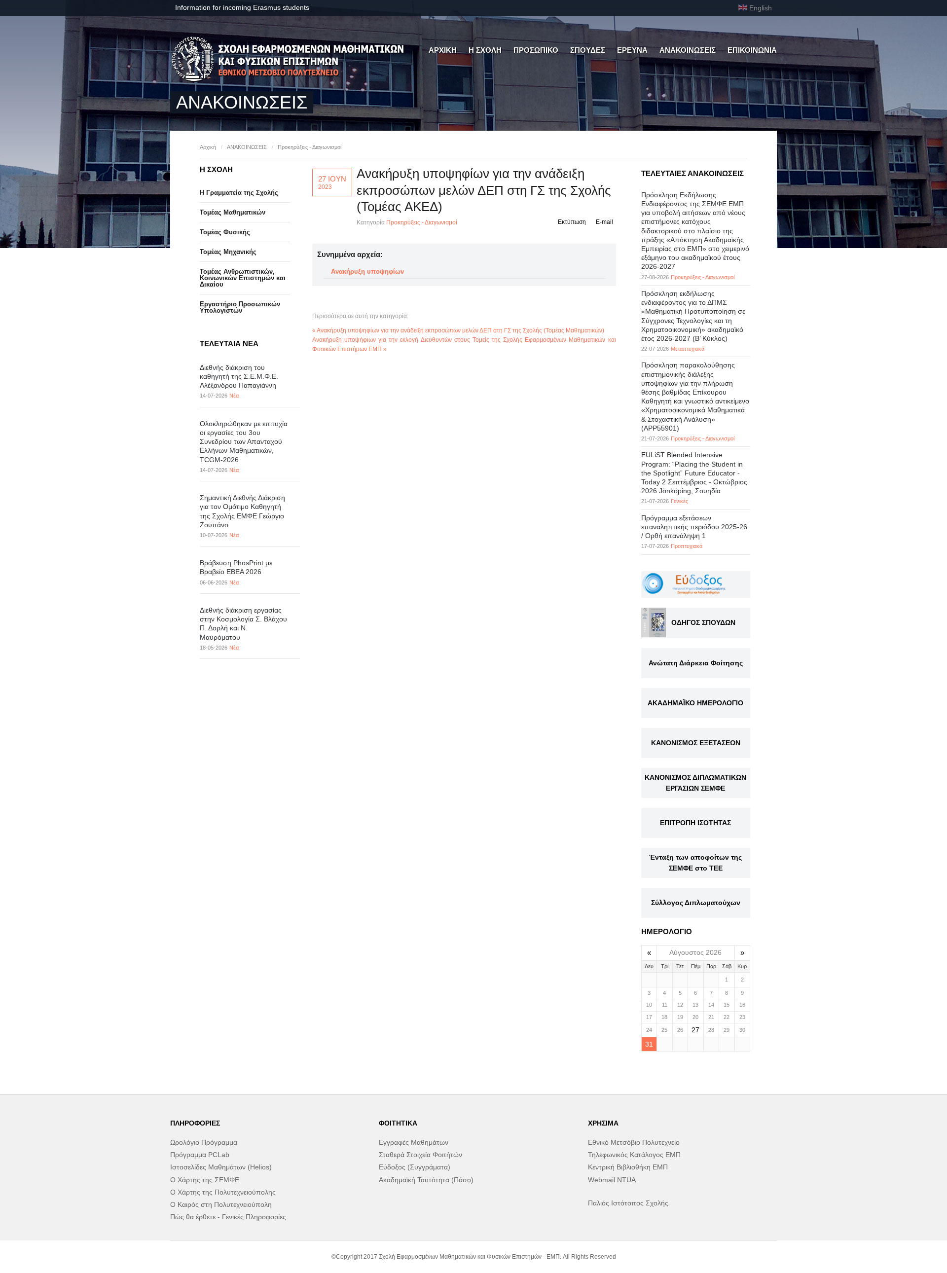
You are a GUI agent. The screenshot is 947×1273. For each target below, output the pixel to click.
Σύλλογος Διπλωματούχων (695, 903)
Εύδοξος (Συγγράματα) (414, 1167)
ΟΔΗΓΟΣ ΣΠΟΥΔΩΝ (703, 622)
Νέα (234, 396)
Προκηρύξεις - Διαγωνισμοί (309, 147)
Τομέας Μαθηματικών (232, 212)
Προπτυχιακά (686, 546)
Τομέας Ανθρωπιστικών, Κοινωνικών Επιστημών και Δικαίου (243, 278)
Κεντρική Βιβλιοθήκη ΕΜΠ (628, 1167)
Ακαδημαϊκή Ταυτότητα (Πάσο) (426, 1180)
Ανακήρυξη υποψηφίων (367, 271)
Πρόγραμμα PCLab (199, 1155)
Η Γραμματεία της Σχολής (239, 192)
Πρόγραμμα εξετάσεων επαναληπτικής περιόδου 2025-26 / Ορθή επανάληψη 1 (694, 527)
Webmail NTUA (612, 1180)
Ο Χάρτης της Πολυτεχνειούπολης (223, 1192)
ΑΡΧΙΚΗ (443, 50)
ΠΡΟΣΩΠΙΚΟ (535, 50)
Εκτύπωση (572, 221)
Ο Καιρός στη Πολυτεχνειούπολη (221, 1204)
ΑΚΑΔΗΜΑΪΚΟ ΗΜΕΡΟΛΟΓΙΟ (695, 703)
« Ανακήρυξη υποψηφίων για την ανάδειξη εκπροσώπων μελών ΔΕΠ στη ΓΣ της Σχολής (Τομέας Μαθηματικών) (458, 330)
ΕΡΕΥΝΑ (632, 50)
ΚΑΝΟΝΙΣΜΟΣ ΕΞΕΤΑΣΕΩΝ (695, 743)
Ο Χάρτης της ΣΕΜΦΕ (204, 1180)
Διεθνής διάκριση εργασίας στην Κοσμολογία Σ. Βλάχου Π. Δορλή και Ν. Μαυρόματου (243, 623)
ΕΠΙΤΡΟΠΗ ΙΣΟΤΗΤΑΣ (695, 823)
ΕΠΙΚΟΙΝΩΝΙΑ (752, 50)
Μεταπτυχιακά (687, 349)
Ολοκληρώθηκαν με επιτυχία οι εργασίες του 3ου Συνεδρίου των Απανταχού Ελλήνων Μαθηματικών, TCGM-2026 (244, 442)
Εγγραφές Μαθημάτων (413, 1142)
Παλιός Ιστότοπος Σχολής (628, 1203)
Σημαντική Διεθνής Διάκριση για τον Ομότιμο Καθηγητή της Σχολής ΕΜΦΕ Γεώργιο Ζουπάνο (242, 511)
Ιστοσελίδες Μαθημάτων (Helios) (221, 1167)
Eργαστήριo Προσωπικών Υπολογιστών (240, 307)
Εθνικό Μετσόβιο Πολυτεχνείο (634, 1142)
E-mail (604, 221)
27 (695, 1030)
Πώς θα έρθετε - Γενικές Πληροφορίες (228, 1217)
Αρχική (208, 147)
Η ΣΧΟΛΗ (485, 50)
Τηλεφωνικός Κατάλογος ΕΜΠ (634, 1155)
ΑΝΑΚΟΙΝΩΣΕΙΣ (687, 50)
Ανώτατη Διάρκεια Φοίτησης (696, 663)
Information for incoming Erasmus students (242, 7)
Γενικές (679, 501)
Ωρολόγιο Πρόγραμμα (203, 1142)
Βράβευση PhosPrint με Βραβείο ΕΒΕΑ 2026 (236, 567)
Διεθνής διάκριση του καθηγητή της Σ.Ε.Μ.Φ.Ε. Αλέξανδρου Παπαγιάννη (239, 376)
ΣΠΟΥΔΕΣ (587, 50)
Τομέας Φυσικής (225, 232)
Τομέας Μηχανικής (228, 251)
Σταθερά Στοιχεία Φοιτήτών (420, 1155)
